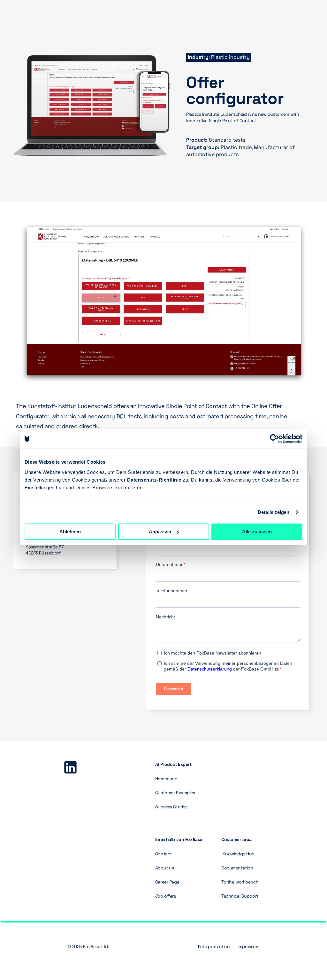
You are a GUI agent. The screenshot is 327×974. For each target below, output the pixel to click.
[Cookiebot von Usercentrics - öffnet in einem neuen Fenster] (274, 439)
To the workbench (239, 882)
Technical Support (239, 896)
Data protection (214, 946)
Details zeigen (273, 512)
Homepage (166, 779)
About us (165, 868)
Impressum (248, 946)
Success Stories (171, 807)
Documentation (237, 868)
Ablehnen (70, 531)
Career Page (167, 882)
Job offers (165, 896)
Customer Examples (175, 793)
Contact (163, 854)
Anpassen (160, 531)
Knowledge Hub (238, 854)
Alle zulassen (257, 531)
